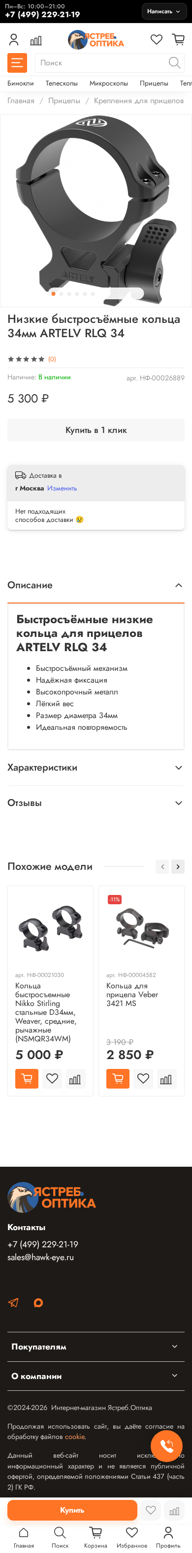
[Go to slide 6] (93, 294)
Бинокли (20, 83)
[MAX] (38, 1304)
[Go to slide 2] (62, 294)
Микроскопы (109, 83)
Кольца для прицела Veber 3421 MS (132, 994)
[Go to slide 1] (54, 294)
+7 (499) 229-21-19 (42, 1244)
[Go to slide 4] (77, 294)
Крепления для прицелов (139, 100)
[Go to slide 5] (85, 294)
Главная (20, 100)
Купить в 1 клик (96, 430)
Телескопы (62, 83)
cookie (74, 1436)
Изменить (62, 488)
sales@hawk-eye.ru (40, 1257)
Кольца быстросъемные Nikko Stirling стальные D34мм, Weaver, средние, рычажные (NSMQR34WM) (46, 1012)
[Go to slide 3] (69, 294)
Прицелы (154, 83)
